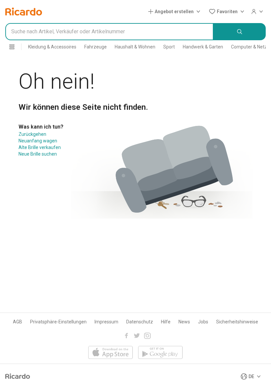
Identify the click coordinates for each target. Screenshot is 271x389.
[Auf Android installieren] (160, 353)
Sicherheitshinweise (237, 321)
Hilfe (166, 321)
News (184, 321)
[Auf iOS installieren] (110, 353)
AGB (17, 321)
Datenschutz (139, 321)
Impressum (106, 321)
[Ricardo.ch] (23, 11)
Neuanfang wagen (38, 140)
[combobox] (109, 31)
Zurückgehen (32, 134)
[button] (175, 11)
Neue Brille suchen (38, 154)
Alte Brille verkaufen (40, 147)
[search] (239, 31)
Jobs (203, 321)
